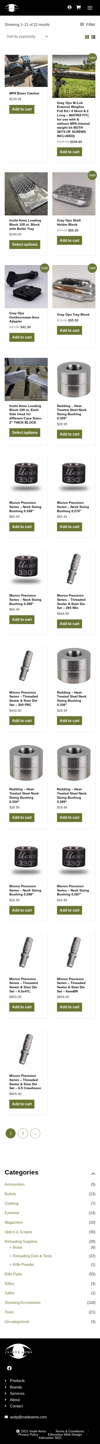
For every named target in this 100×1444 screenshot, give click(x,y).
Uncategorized (17, 1322)
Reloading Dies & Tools (32, 1256)
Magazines (14, 1222)
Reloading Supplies (21, 1241)
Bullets (10, 1194)
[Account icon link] (69, 7)
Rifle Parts (13, 1274)
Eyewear (12, 1213)
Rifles (9, 1284)
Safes (9, 1293)
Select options (24, 244)
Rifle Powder (23, 1264)
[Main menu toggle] (89, 8)
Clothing (12, 1203)
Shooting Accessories (22, 1302)
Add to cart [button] (22, 109)
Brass (17, 1247)
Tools (9, 1312)
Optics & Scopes (18, 1232)
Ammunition (14, 1184)
